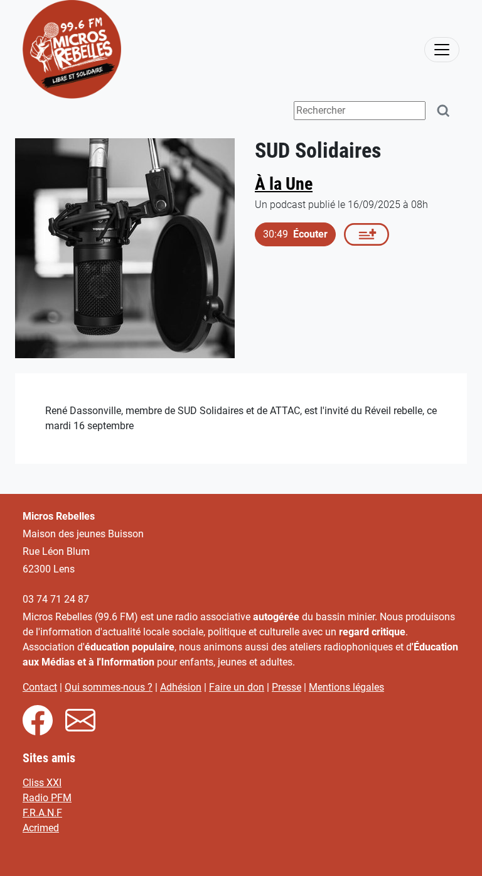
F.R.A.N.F (42, 813)
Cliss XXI (42, 783)
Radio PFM (47, 798)
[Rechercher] (443, 111)
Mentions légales (346, 687)
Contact (40, 687)
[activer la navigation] (441, 49)
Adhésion (180, 687)
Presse (286, 687)
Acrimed (41, 828)
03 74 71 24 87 (56, 599)
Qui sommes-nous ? (109, 687)
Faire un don (236, 687)
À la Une (284, 183)
